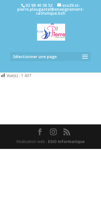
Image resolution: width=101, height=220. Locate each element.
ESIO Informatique (66, 141)
